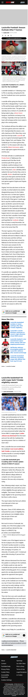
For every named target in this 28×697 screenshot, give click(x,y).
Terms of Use (20, 669)
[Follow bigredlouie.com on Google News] (24, 312)
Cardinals (15, 220)
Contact (3, 663)
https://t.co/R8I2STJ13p (9, 530)
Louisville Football (10, 366)
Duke (14, 170)
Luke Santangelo (8, 391)
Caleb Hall (6, 32)
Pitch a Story (20, 666)
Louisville (19, 135)
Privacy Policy (5, 669)
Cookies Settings (6, 680)
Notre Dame (18, 113)
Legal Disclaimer (21, 672)
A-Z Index (19, 675)
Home (3, 366)
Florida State (5, 158)
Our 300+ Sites (21, 663)
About (3, 660)
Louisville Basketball (11, 649)
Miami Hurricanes (13, 147)
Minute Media (10, 684)
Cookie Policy (5, 672)
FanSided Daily (5, 666)
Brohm (10, 174)
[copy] (11, 35)
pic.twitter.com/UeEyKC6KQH (11, 533)
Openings (19, 660)
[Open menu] (2, 2)
